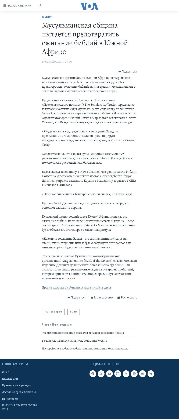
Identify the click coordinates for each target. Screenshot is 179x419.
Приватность (10, 398)
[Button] (127, 71)
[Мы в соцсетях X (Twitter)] (101, 373)
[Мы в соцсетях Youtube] (109, 373)
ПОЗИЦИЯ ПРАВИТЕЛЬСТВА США (19, 407)
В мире (47, 17)
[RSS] (126, 373)
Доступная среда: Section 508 (20, 392)
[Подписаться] (142, 373)
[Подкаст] (134, 373)
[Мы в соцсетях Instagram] (117, 373)
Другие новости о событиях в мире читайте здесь (77, 287)
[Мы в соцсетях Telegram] (151, 373)
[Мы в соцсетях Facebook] (93, 373)
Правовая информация (16, 385)
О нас (5, 372)
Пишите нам (10, 378)
